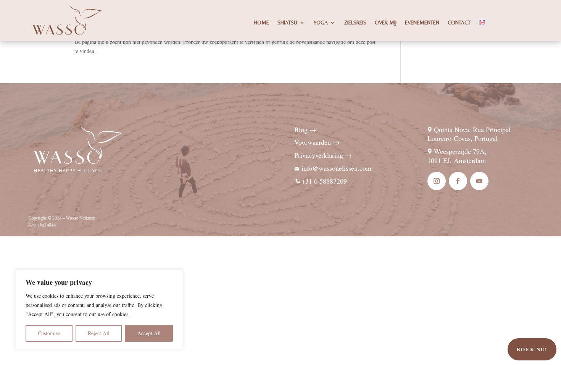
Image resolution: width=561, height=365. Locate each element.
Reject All (99, 333)
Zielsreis (355, 23)
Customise (49, 333)
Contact (459, 23)
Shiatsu (287, 23)
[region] (99, 310)
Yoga (320, 23)
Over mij (386, 23)
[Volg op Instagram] (436, 181)
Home (261, 23)
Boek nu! (532, 349)
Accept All (149, 333)
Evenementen (422, 23)
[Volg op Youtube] (479, 181)
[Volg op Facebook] (458, 181)
